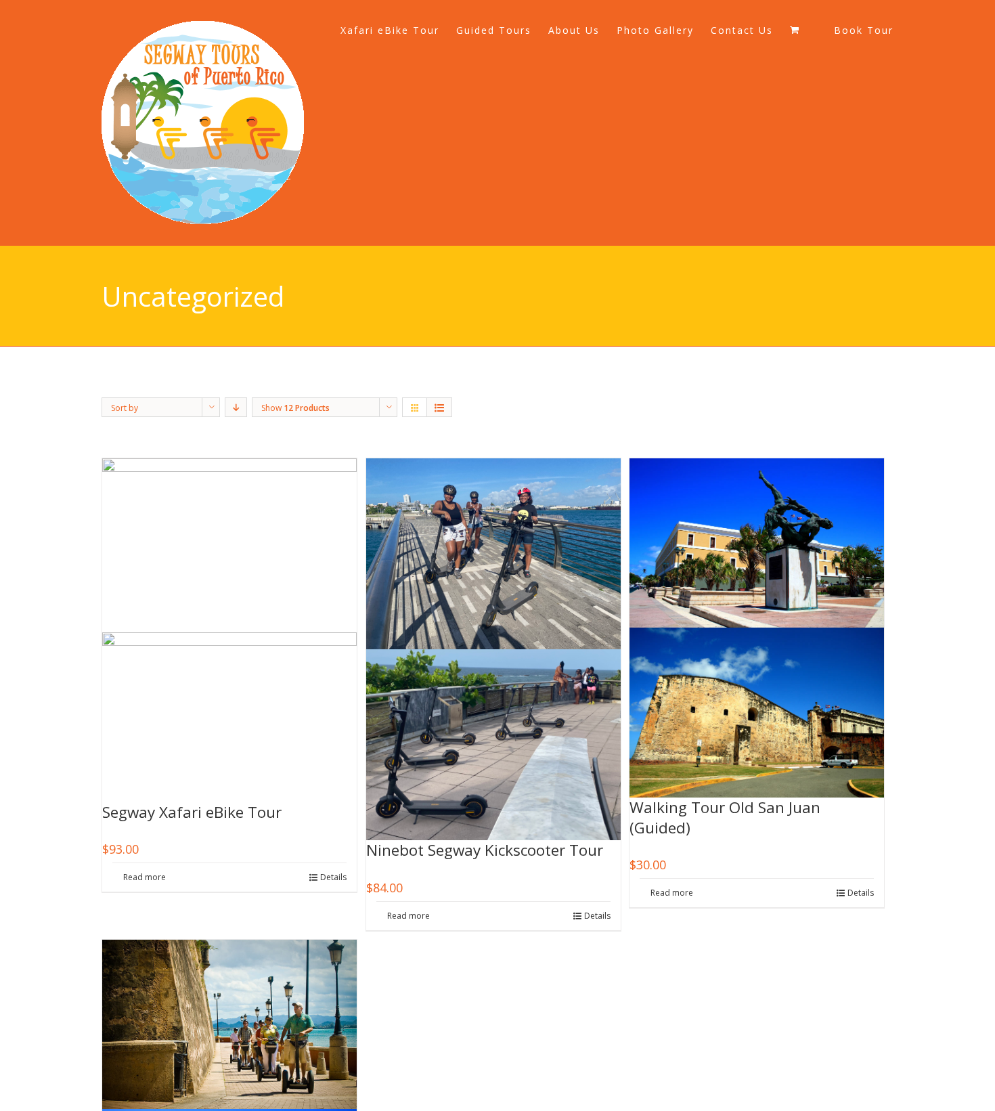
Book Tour (863, 30)
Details (333, 877)
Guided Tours (493, 30)
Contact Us (742, 30)
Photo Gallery (655, 30)
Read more (144, 877)
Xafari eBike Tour (389, 30)
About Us (574, 30)
